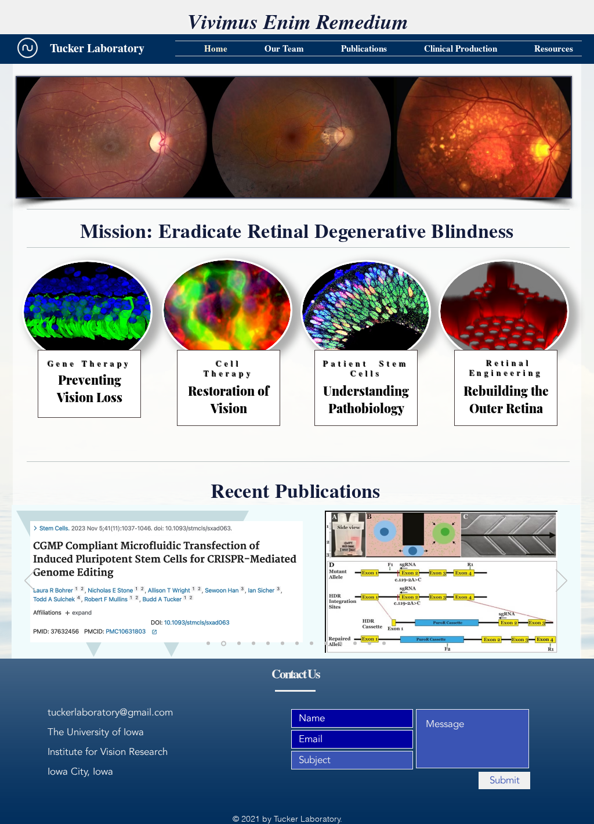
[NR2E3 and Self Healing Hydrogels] (282, 643)
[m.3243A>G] (355, 643)
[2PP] (297, 643)
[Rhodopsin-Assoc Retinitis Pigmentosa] (253, 643)
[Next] (561, 581)
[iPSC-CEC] (268, 643)
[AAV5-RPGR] (238, 643)
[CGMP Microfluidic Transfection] (222, 643)
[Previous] (30, 581)
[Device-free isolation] (340, 643)
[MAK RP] (326, 643)
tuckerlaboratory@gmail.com (110, 712)
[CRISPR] (208, 643)
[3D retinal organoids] (384, 643)
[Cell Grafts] (369, 643)
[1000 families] (311, 643)
